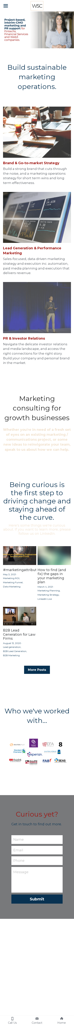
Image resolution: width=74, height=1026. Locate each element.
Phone (18, 861)
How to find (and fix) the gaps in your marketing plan (52, 576)
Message (20, 872)
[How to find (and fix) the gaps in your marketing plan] (54, 555)
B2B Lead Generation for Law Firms (19, 634)
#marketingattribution (22, 570)
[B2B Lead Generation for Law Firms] (19, 616)
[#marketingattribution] (19, 555)
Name (18, 839)
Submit (37, 899)
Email (18, 850)
